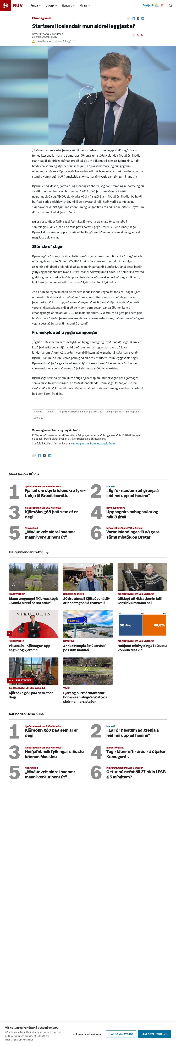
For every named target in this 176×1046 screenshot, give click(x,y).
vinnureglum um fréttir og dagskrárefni (93, 443)
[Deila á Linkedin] (142, 19)
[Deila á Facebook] (134, 19)
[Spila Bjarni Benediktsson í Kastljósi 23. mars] (88, 95)
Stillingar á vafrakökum (87, 1034)
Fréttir (34, 5)
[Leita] (170, 5)
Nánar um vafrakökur (23, 1039)
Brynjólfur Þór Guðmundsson (47, 34)
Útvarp (50, 5)
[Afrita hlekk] (128, 19)
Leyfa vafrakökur (154, 1034)
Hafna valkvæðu (121, 1034)
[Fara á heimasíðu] (14, 5)
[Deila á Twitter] (138, 19)
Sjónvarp (66, 5)
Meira (83, 5)
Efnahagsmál (41, 18)
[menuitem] (40, 5)
